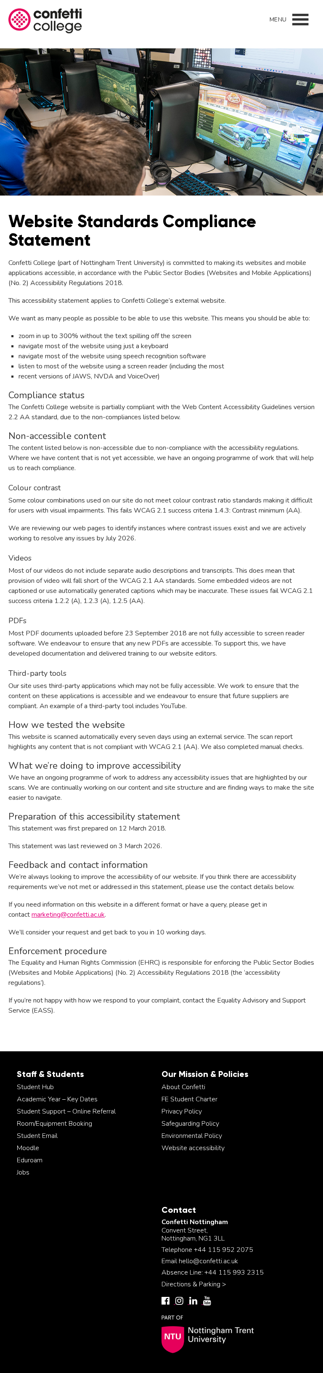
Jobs (23, 1172)
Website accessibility (193, 1148)
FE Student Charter (189, 1099)
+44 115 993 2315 (234, 1272)
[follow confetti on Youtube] (209, 1302)
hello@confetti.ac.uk (208, 1261)
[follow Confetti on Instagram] (182, 1302)
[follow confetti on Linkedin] (196, 1302)
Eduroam (29, 1160)
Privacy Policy (182, 1111)
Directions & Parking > (194, 1284)
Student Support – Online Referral (66, 1111)
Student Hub (35, 1087)
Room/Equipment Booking (54, 1123)
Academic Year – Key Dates (57, 1099)
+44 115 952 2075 (223, 1249)
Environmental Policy (192, 1135)
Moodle (28, 1148)
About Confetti (183, 1087)
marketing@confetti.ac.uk (68, 914)
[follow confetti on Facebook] (168, 1302)
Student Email (37, 1135)
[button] (278, 19)
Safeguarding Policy (190, 1123)
